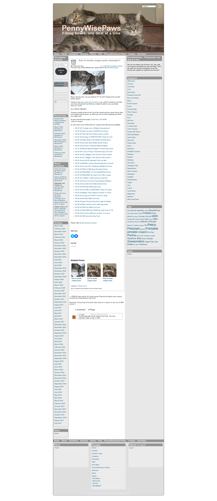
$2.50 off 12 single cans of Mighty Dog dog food (92, 128)
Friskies (147, 213)
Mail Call (130, 140)
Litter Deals (131, 137)
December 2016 (60, 324)
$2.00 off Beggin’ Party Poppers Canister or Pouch (93, 192)
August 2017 (59, 305)
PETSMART (97, 486)
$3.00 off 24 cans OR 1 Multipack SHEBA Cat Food (93, 166)
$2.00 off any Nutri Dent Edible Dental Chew (91, 184)
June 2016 (58, 339)
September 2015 (60, 358)
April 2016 (58, 341)
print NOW (77, 106)
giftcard (129, 216)
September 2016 (60, 333)
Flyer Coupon (132, 112)
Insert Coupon (132, 129)
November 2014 (60, 378)
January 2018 (59, 291)
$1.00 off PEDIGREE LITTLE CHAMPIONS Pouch (93, 172)
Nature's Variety (133, 225)
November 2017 (60, 296)
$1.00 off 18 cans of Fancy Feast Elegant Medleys (93, 181)
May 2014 (58, 395)
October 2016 (59, 330)
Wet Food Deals (133, 199)
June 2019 (58, 262)
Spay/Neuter (131, 168)
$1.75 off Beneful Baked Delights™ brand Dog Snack (94, 149)
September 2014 (60, 384)
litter (155, 219)
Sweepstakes (132, 180)
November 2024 (60, 231)
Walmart (130, 196)
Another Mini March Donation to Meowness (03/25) (60, 121)
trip (134, 244)
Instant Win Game (133, 132)
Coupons (95, 456)
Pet (145, 225)
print (76, 121)
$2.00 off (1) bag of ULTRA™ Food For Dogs (91, 195)
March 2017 (58, 319)
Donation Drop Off (133, 95)
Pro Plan (150, 232)
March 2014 (58, 401)
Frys (129, 118)
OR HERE (103, 119)
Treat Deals (131, 191)
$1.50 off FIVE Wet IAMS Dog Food (88, 187)
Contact (131, 54)
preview (142, 229)
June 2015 (58, 367)
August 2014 (59, 386)
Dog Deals (131, 92)
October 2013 (59, 415)
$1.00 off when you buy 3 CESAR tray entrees (91, 131)
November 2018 (60, 271)
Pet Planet (96, 478)
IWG (146, 219)
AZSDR (146, 210)
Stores (93, 54)
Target (129, 182)
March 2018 (58, 285)
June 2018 (58, 282)
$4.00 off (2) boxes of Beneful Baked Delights (91, 146)
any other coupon (97, 102)
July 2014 (57, 389)
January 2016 (59, 350)
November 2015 (60, 355)
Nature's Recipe (148, 221)
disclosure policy (112, 67)
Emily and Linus (60, 169)
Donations (73, 54)
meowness (130, 222)
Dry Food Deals (133, 98)
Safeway (130, 160)
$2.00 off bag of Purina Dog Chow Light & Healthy (93, 201)
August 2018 (59, 279)
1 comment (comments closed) (112, 66)
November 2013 (60, 412)
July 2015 (57, 364)
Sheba (144, 239)
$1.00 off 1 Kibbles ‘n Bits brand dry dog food (91, 178)
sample (152, 236)
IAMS (155, 216)
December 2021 (60, 245)
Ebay (129, 101)
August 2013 (59, 420)
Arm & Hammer (137, 210)
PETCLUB (96, 481)
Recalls (130, 157)
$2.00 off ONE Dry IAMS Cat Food (87, 207)
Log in (131, 448)
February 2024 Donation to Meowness (59, 154)
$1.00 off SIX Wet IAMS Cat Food (87, 198)
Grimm (56, 177)
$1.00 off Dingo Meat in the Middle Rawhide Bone (93, 140)
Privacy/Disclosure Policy (115, 54)
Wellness (143, 244)
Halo (149, 216)
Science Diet (134, 238)
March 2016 (58, 344)
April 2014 (58, 398)
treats (130, 244)
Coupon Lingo (97, 453)
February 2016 (59, 347)
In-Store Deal (132, 126)
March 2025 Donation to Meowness (58, 128)
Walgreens (131, 194)
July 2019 (57, 260)
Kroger (151, 219)
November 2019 (60, 257)
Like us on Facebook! (59, 84)
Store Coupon (132, 171)
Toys (129, 185)
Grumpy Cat (143, 216)
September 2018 (60, 277)
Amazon (130, 84)
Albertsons (131, 81)
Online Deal (131, 143)
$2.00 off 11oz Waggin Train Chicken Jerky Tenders (93, 154)
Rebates (130, 154)
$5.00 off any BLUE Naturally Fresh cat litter (91, 160)
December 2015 (60, 353)
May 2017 (58, 313)
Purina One (140, 236)
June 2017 (58, 310)
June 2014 (58, 392)
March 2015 (58, 370)
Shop (94, 473)
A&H (128, 210)
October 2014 (59, 381)
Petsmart (130, 149)
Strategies (131, 174)
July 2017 (57, 308)
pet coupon (84, 102)
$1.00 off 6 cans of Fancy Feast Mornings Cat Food (93, 151)
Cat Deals (130, 87)
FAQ (100, 54)
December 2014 (60, 375)
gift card (130, 120)
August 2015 (59, 361)
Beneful (153, 210)
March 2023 (58, 240)
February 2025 (59, 229)
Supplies (130, 177)
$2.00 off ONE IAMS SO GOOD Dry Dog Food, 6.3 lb (94, 210)
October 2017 (59, 299)
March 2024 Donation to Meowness (58, 148)
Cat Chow (130, 213)
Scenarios (130, 163)
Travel (129, 188)
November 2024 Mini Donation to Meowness (60, 141)
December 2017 (60, 293)
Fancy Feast (138, 213)
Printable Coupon (82, 286)
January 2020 (59, 251)
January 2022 (59, 243)
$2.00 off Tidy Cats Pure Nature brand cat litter (92, 134)
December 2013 (60, 409)
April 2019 (58, 265)
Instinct (142, 219)
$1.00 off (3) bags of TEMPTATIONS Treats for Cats (93, 137)
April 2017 (58, 316)
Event (129, 106)
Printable (152, 228)
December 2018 (60, 268)
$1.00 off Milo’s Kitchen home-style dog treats (91, 204)
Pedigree (141, 225)
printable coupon (137, 231)
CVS (129, 89)
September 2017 (60, 302)
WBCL (137, 244)
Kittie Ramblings (133, 134)
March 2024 (58, 234)
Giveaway (130, 123)
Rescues (84, 54)
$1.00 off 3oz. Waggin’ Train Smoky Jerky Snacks (92, 157)
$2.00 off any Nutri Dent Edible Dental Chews (91, 143)
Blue (158, 210)
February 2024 (59, 237)
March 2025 (58, 226)
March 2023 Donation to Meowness (59, 172)
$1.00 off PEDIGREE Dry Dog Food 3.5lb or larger (93, 175)
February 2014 (59, 403)
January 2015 (59, 372)
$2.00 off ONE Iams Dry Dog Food (87, 216)
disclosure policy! (91, 223)
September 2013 (60, 417)
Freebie (130, 115)
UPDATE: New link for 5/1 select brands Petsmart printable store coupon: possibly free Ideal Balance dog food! (96, 297)
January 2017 (59, 322)
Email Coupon (132, 103)
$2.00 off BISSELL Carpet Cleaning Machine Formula (94, 163)
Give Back (141, 54)
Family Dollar (132, 109)
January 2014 (59, 406)
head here (95, 119)
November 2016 (60, 327)
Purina (131, 235)
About (64, 54)
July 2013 (57, 423)
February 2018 (59, 288)
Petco (129, 146)
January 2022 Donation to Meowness (59, 188)
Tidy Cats (154, 242)
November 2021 (60, 248)
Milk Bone (137, 221)
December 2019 (60, 254)
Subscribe (61, 71)
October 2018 (59, 274)
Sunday (150, 238)
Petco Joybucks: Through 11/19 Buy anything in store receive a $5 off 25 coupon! (60, 199)
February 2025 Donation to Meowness (59, 135)
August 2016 (59, 336)
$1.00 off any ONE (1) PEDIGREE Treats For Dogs (93, 190)
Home (56, 54)
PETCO (95, 483)
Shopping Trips (132, 165)
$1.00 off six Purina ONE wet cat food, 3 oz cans (92, 213)
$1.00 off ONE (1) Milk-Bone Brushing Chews (91, 169)
